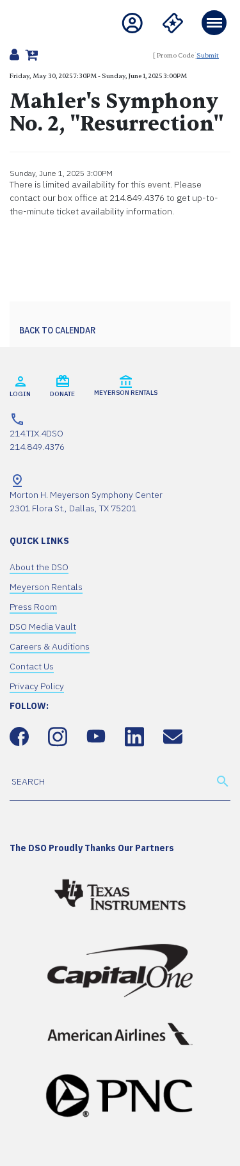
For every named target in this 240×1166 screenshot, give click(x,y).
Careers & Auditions (50, 646)
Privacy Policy (37, 686)
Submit (207, 55)
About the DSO (39, 567)
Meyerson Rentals (46, 587)
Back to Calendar (57, 330)
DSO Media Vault (43, 626)
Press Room (33, 606)
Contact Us (32, 666)
